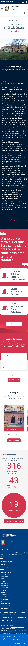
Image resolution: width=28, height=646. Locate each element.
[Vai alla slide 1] (10, 375)
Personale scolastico (5, 585)
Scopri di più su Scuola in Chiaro (14, 521)
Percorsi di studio (4, 587)
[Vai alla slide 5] (15, 434)
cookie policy (20, 639)
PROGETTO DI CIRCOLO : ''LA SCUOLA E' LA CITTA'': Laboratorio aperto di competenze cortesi (13, 553)
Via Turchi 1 (3, 625)
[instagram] (9, 620)
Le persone (3, 571)
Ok (25, 643)
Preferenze (17, 643)
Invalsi (2, 560)
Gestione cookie (22, 617)
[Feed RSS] (11, 620)
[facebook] (7, 620)
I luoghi (2, 569)
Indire (1, 558)
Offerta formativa (4, 602)
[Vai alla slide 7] (18, 434)
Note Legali (13, 615)
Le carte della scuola (5, 574)
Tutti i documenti (14, 380)
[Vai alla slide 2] (12, 375)
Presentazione (4, 567)
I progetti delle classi (5, 605)
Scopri (4, 367)
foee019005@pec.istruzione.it (10, 628)
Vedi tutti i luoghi (14, 440)
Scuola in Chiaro (4, 556)
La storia (2, 578)
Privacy (10, 355)
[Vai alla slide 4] (15, 375)
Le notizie (2, 593)
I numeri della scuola (5, 573)
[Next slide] (26, 221)
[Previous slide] (1, 221)
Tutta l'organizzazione (14, 324)
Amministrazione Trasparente (8, 612)
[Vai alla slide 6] (16, 434)
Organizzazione (4, 576)
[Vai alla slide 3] (14, 375)
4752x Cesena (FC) (11, 625)
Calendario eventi (4, 594)
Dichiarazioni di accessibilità (8, 617)
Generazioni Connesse (6, 562)
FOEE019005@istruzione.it (17, 627)
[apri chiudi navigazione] (2, 9)
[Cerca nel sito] (25, 13)
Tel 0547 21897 (4, 627)
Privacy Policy (4, 615)
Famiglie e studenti (5, 583)
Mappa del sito (4, 608)
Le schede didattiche (5, 604)
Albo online (3, 596)
